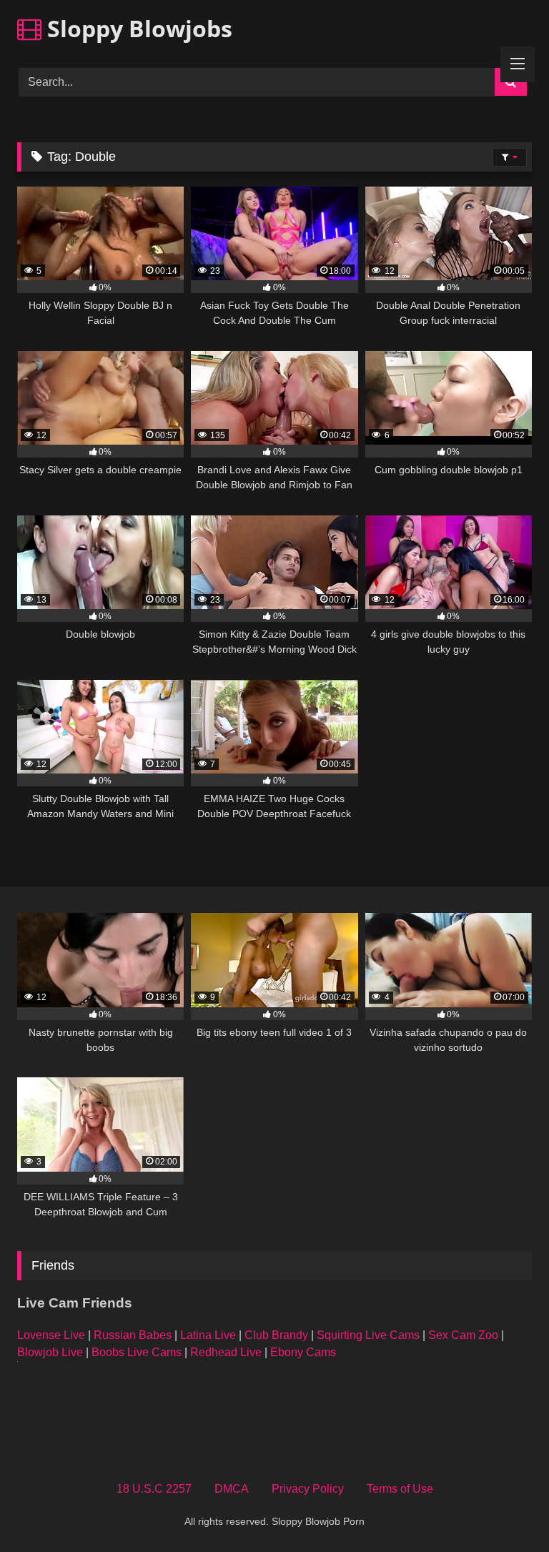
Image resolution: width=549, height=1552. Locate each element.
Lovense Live (51, 1335)
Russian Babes (133, 1335)
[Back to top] (504, 1509)
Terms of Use (400, 1489)
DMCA (231, 1489)
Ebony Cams (303, 1352)
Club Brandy (276, 1335)
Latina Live (208, 1335)
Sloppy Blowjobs (136, 28)
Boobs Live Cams (137, 1352)
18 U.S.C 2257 (154, 1489)
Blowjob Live (50, 1352)
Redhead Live (226, 1352)
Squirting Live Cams (368, 1335)
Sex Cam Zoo (463, 1335)
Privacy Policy (308, 1489)
